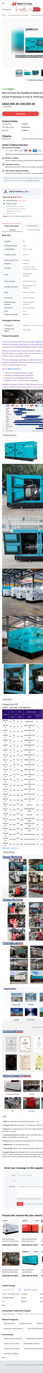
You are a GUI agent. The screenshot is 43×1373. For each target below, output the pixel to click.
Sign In (5, 216)
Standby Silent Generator (31, 1344)
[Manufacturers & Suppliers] (21, 4)
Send (20, 1204)
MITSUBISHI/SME (8, 1298)
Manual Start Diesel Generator (13, 1328)
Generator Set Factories (11, 1344)
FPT (3, 1301)
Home (4, 15)
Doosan (23, 1298)
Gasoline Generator (25, 1323)
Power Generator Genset (12, 1349)
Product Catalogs (31, 1290)
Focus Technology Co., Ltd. (26, 1365)
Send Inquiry (20, 114)
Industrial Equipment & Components (18, 15)
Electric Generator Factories (13, 1339)
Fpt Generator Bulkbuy (11, 1354)
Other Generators (9, 1323)
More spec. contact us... (11, 848)
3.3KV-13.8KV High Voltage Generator (14, 1294)
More (4, 1357)
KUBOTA (24, 1301)
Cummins (24, 1294)
